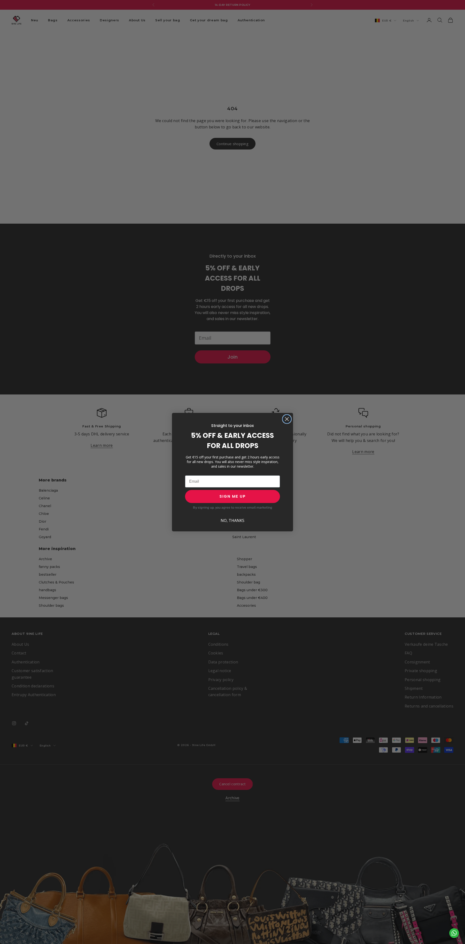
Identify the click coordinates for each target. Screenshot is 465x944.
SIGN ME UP (232, 496)
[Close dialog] (287, 419)
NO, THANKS (232, 520)
